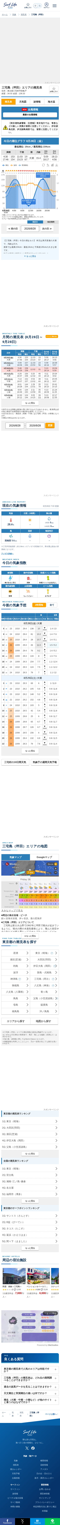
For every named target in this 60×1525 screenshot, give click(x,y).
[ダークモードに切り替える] (37, 5)
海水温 (51, 101)
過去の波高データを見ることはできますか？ (28, 1386)
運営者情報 (45, 1494)
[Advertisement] (30, 52)
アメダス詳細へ (7, 554)
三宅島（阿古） (42, 978)
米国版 (45, 1511)
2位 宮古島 (8, 1175)
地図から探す (43, 1021)
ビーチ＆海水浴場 (15, 1498)
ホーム (5, 14)
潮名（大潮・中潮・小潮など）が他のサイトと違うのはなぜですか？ (28, 1400)
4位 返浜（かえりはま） (15, 1235)
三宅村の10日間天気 (15, 762)
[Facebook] (33, 1448)
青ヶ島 (44, 991)
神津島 (14, 978)
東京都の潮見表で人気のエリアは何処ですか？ (26, 1369)
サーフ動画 (15, 1502)
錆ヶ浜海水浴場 (9, 918)
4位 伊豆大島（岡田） (14, 1140)
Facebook (7, 1523)
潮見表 (24, 14)
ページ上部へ (51, 1414)
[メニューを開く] (54, 5)
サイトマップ (45, 1498)
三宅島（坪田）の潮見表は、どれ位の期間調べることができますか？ (28, 1378)
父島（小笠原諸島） (44, 998)
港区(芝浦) (15, 959)
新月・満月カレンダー (44, 1478)
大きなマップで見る (12, 910)
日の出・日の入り (44, 1473)
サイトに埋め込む (51, 336)
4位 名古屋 (8, 1187)
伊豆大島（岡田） (42, 966)
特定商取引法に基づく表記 (44, 1507)
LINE (52, 1523)
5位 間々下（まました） (15, 1241)
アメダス (44, 1469)
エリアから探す (16, 1021)
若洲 (15, 953)
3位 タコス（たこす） (14, 1228)
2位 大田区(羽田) (11, 1127)
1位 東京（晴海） (11, 1121)
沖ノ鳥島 (44, 1011)
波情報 (37, 101)
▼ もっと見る (30, 256)
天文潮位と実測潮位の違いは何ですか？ (25, 1393)
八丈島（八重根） (15, 991)
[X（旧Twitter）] (27, 1448)
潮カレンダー (16, 1469)
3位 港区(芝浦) (10, 1134)
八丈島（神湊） (42, 985)
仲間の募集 (15, 1507)
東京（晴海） (42, 953)
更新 (50, 425)
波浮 (15, 972)
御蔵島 (15, 985)
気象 (14, 14)
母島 (15, 1004)
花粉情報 (44, 1465)
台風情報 (16, 1478)
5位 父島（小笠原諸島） (15, 1147)
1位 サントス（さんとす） (16, 1215)
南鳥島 (15, 1011)
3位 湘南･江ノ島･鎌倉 (14, 1181)
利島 (15, 966)
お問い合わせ (45, 1489)
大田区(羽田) (44, 959)
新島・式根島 (44, 972)
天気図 (22, 101)
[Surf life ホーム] (10, 5)
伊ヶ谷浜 (23, 918)
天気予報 (16, 1473)
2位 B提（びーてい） (13, 1222)
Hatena (37, 1523)
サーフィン (15, 1489)
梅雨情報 (44, 1461)
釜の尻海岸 (36, 918)
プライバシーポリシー (44, 1502)
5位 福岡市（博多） (12, 1194)
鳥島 (15, 998)
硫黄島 (44, 1004)
